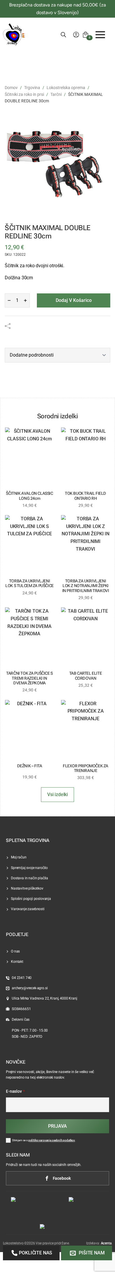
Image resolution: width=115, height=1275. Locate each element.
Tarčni (56, 94)
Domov (11, 87)
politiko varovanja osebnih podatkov (51, 1140)
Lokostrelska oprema (66, 87)
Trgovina (32, 87)
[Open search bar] (63, 34)
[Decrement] (9, 300)
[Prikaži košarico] (85, 34)
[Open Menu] (100, 34)
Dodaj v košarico (74, 300)
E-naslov (15, 1091)
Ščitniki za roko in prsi (24, 94)
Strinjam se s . (44, 1140)
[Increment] (25, 300)
